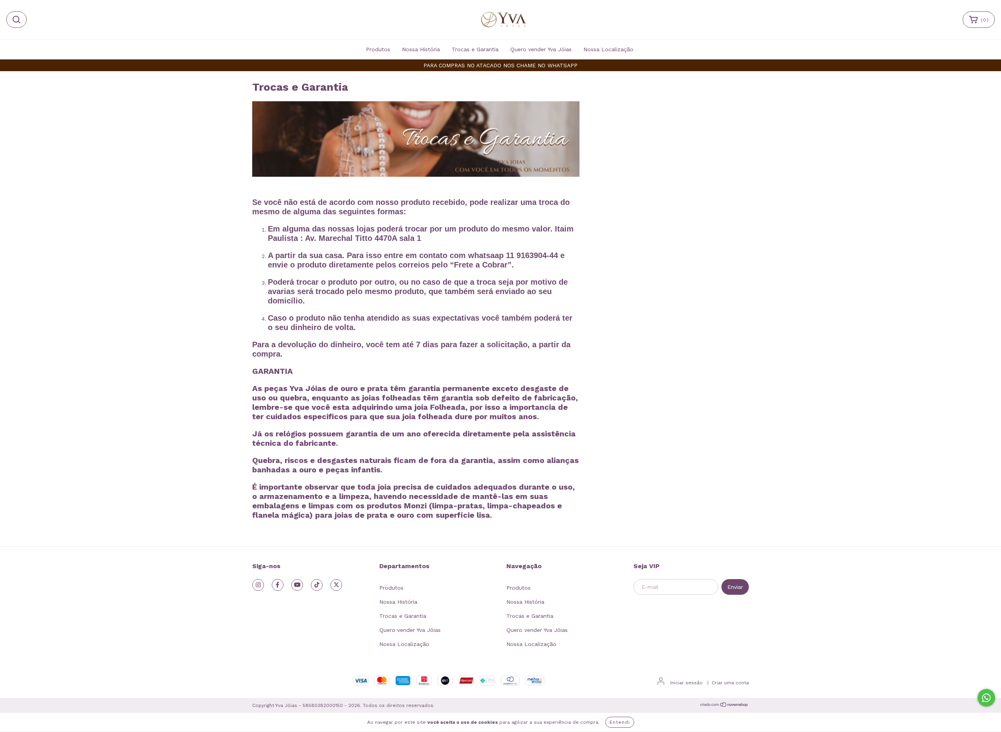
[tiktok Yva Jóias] (317, 585)
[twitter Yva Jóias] (336, 585)
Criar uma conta (730, 682)
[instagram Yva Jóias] (258, 585)
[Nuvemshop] (724, 706)
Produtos (378, 49)
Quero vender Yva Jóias (541, 49)
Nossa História (421, 49)
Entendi (620, 722)
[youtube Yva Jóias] (297, 585)
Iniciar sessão (686, 682)
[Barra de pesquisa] (16, 19)
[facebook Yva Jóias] (277, 585)
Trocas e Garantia (475, 49)
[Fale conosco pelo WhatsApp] (986, 698)
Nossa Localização (608, 49)
